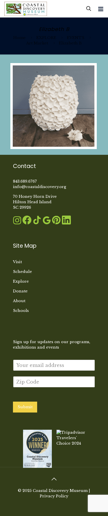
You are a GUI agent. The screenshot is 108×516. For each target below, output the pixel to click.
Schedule (22, 271)
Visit (17, 261)
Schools (21, 310)
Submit (25, 406)
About (19, 300)
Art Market (37, 43)
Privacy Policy (54, 496)
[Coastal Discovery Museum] (25, 8)
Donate (20, 291)
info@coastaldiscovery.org (39, 186)
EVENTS (75, 37)
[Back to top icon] (54, 479)
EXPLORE (46, 37)
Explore (21, 281)
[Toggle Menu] (100, 9)
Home (19, 37)
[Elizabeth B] (53, 147)
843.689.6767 (25, 181)
